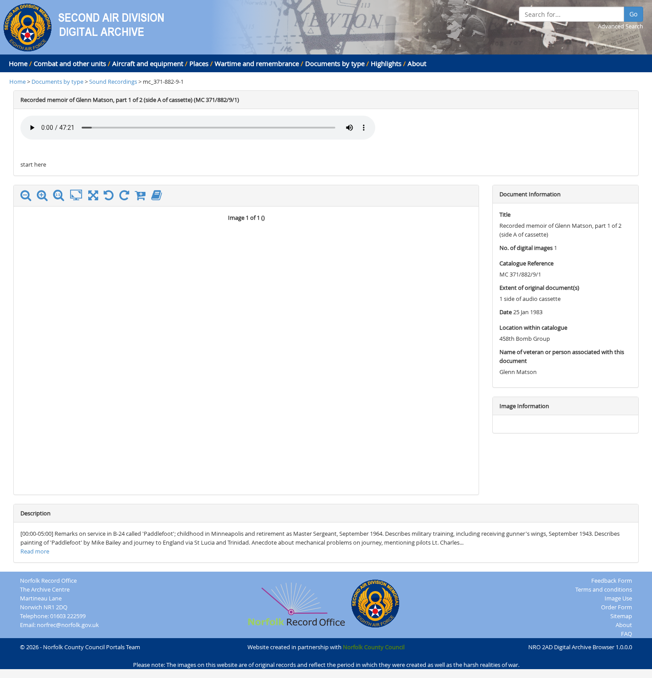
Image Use (618, 598)
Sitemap (621, 616)
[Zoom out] (27, 197)
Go (633, 14)
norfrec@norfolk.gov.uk (68, 625)
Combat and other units (70, 63)
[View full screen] (93, 197)
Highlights (386, 63)
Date (505, 312)
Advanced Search (620, 26)
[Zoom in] (44, 197)
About (417, 63)
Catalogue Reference (526, 263)
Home (18, 63)
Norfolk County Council (374, 647)
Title (505, 214)
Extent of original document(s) (539, 288)
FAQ (626, 634)
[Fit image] (78, 195)
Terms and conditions (603, 589)
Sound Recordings (113, 82)
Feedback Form (611, 580)
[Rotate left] (111, 197)
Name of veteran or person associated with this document (561, 356)
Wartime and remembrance (257, 63)
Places (198, 63)
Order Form (616, 607)
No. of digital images (526, 248)
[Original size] (60, 195)
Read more (34, 551)
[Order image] (142, 197)
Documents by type (335, 63)
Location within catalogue (533, 327)
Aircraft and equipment (147, 63)
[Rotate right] (126, 197)
